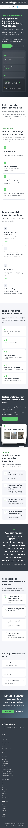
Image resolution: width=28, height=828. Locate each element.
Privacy (6, 825)
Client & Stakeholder (7, 749)
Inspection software (7, 737)
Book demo (7, 46)
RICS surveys (19, 39)
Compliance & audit (7, 743)
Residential (4, 759)
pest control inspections (15, 41)
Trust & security (20, 825)
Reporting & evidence (7, 739)
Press (3, 812)
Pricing (3, 752)
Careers (4, 806)
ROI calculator (5, 793)
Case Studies (5, 797)
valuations (4, 41)
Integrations (5, 750)
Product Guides (6, 782)
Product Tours (5, 789)
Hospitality (5, 767)
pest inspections (14, 318)
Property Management (7, 771)
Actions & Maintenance (8, 741)
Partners (4, 810)
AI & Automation (6, 747)
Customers (5, 795)
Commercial (5, 763)
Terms (11, 825)
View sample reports (9, 418)
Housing (4, 765)
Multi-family (5, 761)
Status (3, 816)
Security (4, 814)
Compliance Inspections (8, 773)
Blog (3, 786)
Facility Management (7, 769)
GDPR (14, 825)
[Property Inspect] (7, 7)
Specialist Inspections (7, 775)
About (3, 804)
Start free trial (18, 46)
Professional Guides (7, 788)
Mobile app (4, 745)
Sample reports (6, 784)
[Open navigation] (14, 7)
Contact (4, 808)
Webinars (4, 791)
